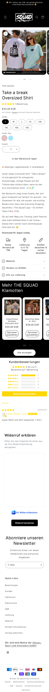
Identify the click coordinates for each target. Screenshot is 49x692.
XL (30, 122)
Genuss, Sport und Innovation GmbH (23, 644)
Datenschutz (11, 603)
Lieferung (9, 615)
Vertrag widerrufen (14, 633)
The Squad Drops (23, 679)
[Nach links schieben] (19, 79)
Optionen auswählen (11, 333)
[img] (8, 410)
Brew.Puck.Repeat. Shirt (32, 320)
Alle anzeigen (24, 352)
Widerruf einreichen (24, 523)
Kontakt (8, 591)
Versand (15, 112)
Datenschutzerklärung (35, 682)
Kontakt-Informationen (15, 627)
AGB (7, 609)
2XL (40, 122)
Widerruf (9, 621)
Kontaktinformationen (33, 686)
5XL (27, 128)
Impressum (10, 597)
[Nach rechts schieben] (30, 79)
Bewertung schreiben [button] (24, 394)
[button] (5, 17)
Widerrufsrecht (19, 682)
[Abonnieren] (41, 565)
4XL (17, 128)
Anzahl (5, 144)
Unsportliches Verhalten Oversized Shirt (12, 321)
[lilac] (4, 138)
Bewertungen (11, 585)
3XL (6, 128)
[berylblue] (10, 138)
